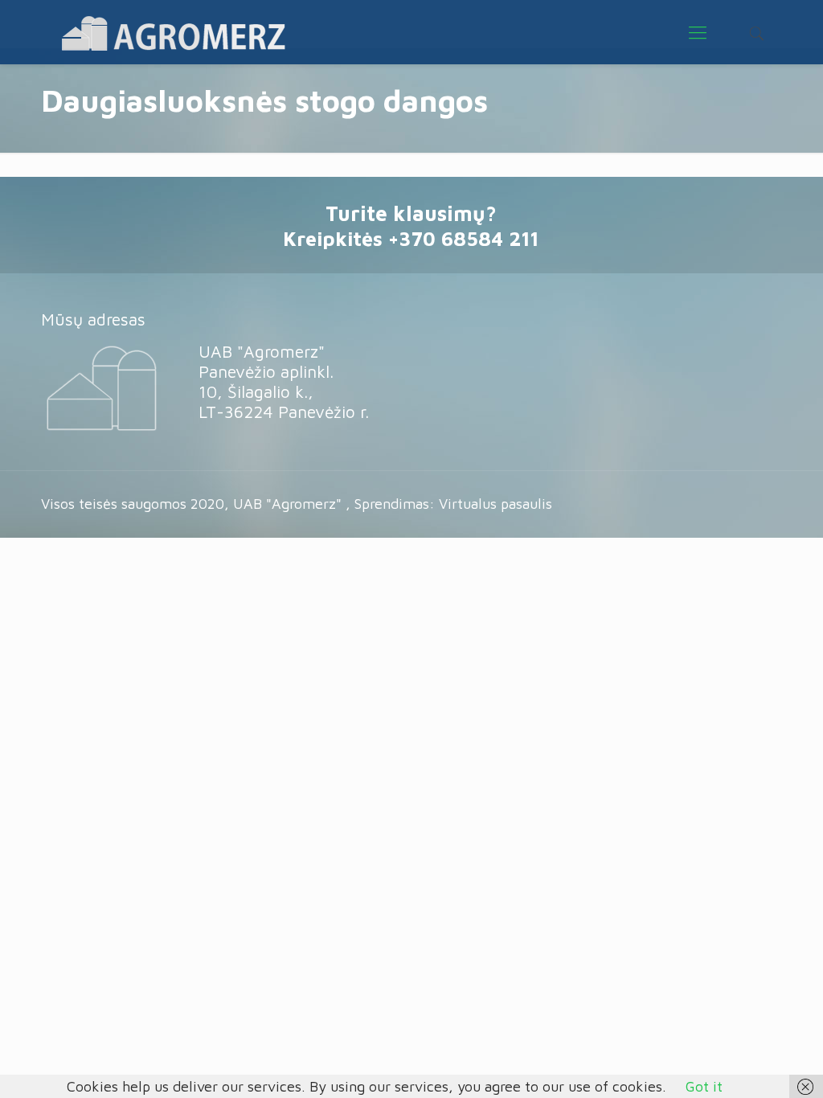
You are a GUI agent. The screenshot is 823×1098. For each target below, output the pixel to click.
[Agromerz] (173, 32)
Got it (704, 1086)
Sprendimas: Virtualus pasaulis (453, 503)
